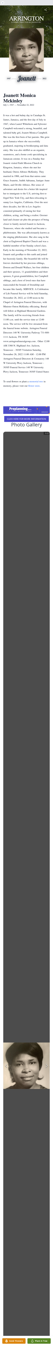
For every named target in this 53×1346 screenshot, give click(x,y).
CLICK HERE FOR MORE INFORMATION (26, 418)
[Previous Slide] (6, 1066)
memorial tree (36, 381)
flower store (34, 385)
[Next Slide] (47, 1066)
